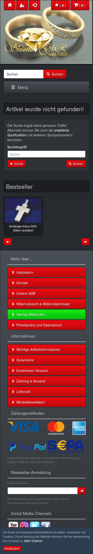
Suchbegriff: (17, 146)
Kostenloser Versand (31, 370)
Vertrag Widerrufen (30, 314)
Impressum (24, 272)
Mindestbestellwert (30, 402)
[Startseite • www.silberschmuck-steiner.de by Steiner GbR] (46, 31)
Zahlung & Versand (30, 381)
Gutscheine (24, 360)
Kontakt (21, 282)
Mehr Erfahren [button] (33, 541)
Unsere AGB (25, 293)
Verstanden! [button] (12, 548)
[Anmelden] (82, 490)
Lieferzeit (22, 391)
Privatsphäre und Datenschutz (38, 325)
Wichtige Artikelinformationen (37, 349)
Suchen (56, 74)
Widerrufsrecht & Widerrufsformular (42, 303)
